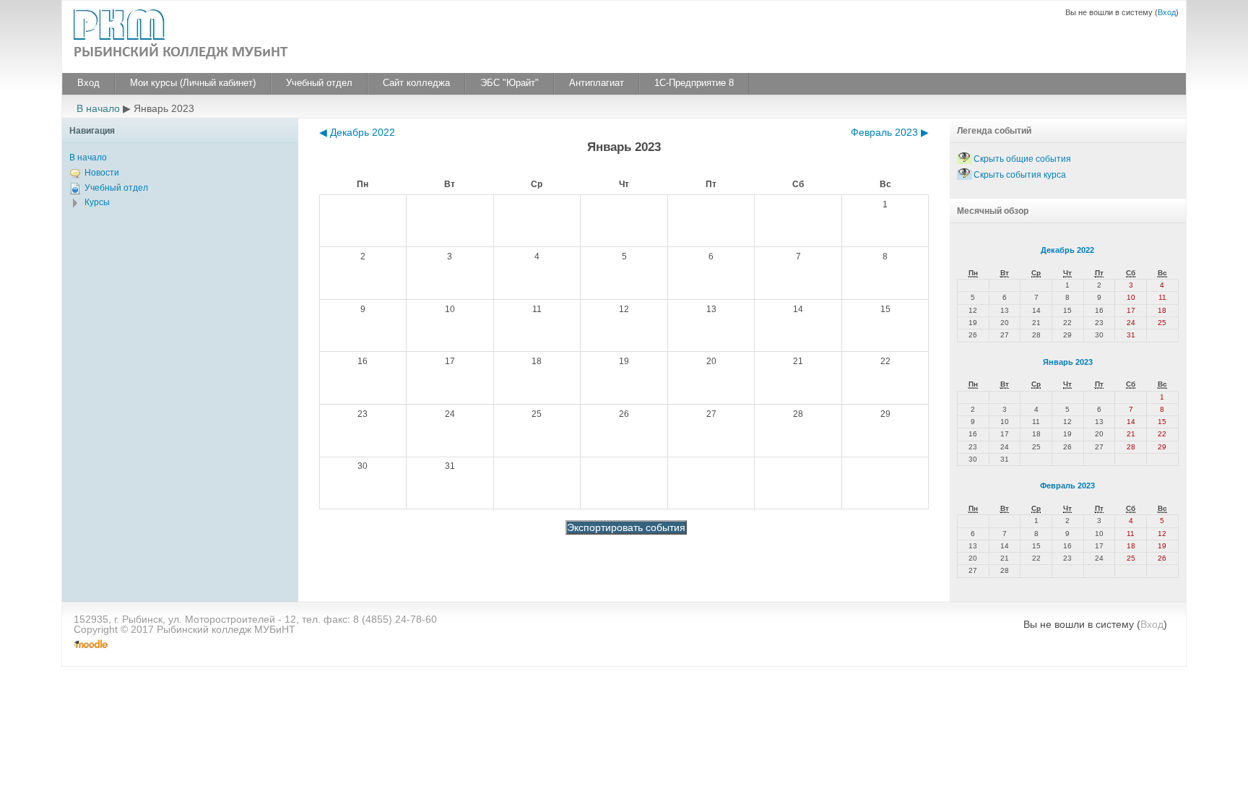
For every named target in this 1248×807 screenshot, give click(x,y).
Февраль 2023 (1067, 485)
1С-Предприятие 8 (694, 82)
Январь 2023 (1068, 362)
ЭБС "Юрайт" (509, 82)
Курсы (97, 202)
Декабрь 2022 (1067, 250)
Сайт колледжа (416, 82)
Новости (101, 173)
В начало (98, 108)
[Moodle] (91, 644)
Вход (1167, 12)
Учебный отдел (319, 82)
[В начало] (184, 35)
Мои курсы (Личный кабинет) (193, 82)
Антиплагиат (596, 82)
